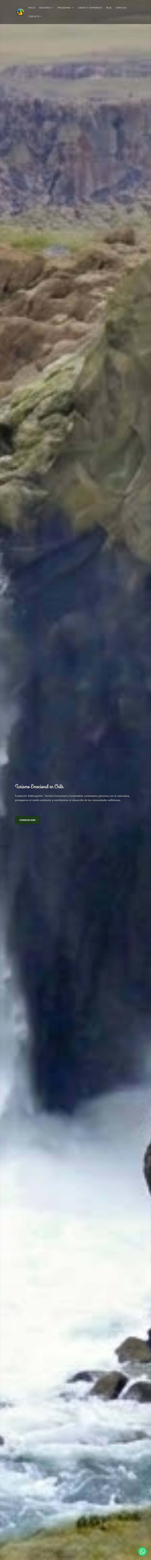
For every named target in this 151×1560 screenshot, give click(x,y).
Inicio (31, 8)
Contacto (34, 16)
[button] (142, 1551)
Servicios (121, 8)
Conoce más (27, 820)
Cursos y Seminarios (90, 8)
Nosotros (45, 8)
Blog (109, 8)
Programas (64, 8)
